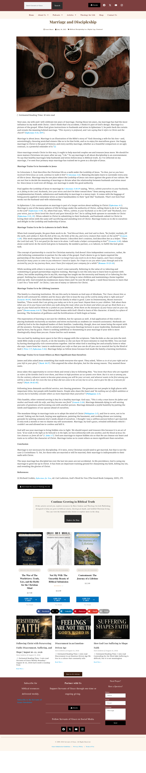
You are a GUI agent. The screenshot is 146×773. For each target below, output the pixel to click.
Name (107, 692)
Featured (99, 29)
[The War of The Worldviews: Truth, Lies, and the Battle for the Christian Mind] (29, 548)
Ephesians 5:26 (39, 349)
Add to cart (30, 599)
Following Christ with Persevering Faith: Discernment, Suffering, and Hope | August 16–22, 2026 (34, 647)
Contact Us (112, 15)
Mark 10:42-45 (31, 382)
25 (33, 216)
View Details (29, 605)
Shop (101, 15)
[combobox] (37, 5)
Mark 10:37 (44, 363)
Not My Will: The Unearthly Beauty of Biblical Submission (59, 578)
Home (31, 15)
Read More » (20, 669)
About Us (42, 15)
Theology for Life (87, 15)
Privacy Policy (78, 746)
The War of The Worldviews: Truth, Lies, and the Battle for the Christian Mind (29, 581)
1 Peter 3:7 (27, 349)
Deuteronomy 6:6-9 (32, 310)
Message (108, 707)
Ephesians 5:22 (24, 216)
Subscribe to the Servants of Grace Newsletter (29, 701)
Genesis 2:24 (78, 402)
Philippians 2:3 (93, 393)
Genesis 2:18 (115, 241)
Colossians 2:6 (73, 175)
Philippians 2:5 (91, 413)
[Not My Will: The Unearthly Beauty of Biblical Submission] (58, 548)
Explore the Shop (73, 520)
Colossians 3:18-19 (72, 188)
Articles (70, 15)
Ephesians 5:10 (35, 210)
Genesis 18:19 (24, 299)
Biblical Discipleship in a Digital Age (83, 29)
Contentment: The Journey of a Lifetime (87, 576)
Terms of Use (90, 746)
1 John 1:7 (48, 435)
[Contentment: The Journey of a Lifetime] (87, 548)
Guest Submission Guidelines (61, 746)
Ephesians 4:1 (115, 205)
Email (107, 700)
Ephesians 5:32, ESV (35, 132)
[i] (55, 146)
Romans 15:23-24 (106, 263)
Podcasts (56, 15)
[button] (43, 611)
